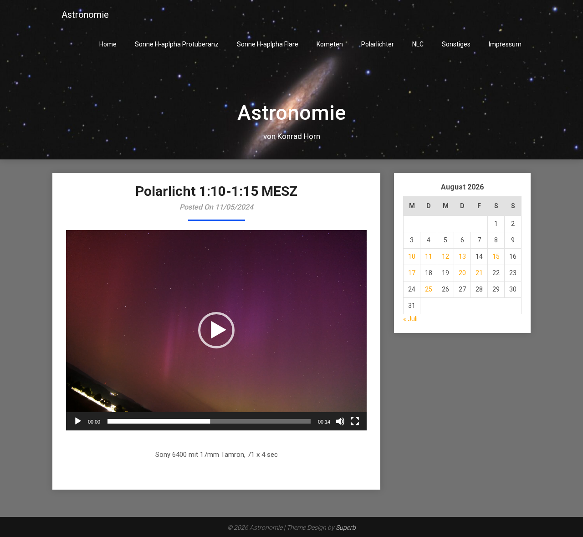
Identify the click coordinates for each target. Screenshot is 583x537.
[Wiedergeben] (77, 421)
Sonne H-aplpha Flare (267, 44)
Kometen (330, 44)
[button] (216, 330)
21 (479, 272)
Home (108, 44)
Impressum (505, 44)
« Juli (410, 318)
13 (462, 256)
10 (411, 256)
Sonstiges (456, 44)
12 (445, 256)
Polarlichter (377, 44)
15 (496, 256)
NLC (418, 44)
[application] (216, 330)
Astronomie (85, 14)
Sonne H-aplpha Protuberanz (177, 44)
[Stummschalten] (340, 421)
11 (428, 256)
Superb (346, 527)
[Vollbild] (354, 421)
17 (411, 272)
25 (428, 289)
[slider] (209, 421)
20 (462, 272)
